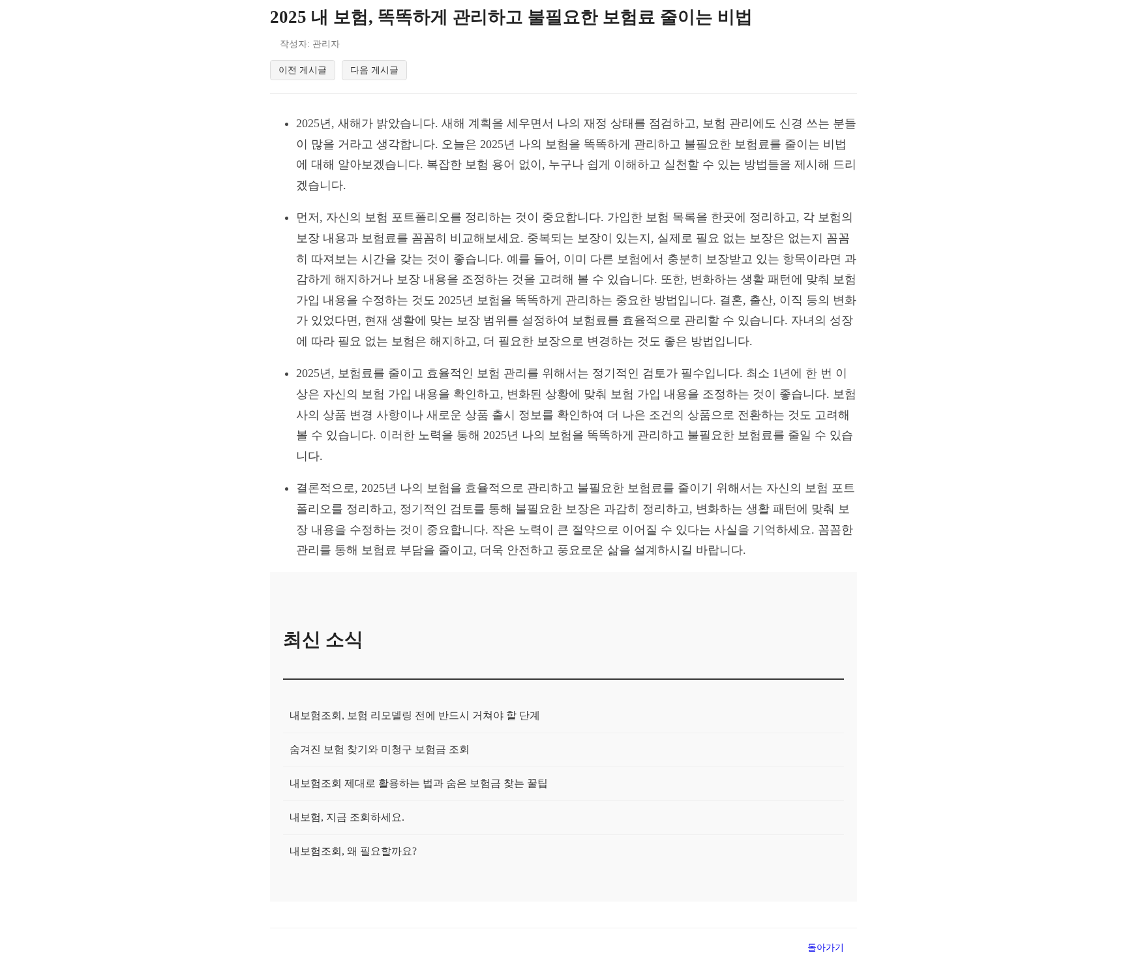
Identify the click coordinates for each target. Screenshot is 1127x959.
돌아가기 (825, 947)
